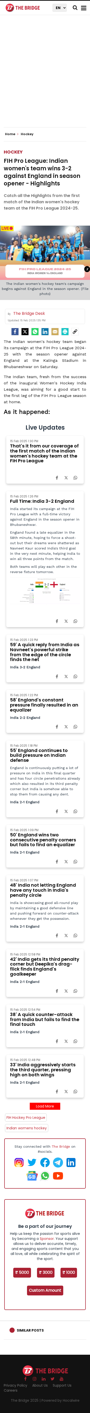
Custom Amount (45, 1290)
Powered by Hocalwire (61, 1400)
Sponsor (47, 1238)
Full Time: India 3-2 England (42, 501)
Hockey (13, 152)
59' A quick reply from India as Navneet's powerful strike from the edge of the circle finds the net (44, 652)
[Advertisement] (45, 75)
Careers (11, 1390)
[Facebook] (57, 477)
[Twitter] (25, 331)
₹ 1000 (68, 1272)
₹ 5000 (22, 1272)
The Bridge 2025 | (26, 1400)
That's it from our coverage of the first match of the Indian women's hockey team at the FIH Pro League (44, 453)
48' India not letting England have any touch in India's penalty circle (43, 890)
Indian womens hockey (26, 1128)
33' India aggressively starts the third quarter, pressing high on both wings (43, 1070)
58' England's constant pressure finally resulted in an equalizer (44, 705)
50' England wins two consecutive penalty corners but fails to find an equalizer (43, 840)
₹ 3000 (45, 1272)
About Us (40, 1385)
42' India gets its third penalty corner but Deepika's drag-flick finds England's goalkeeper (44, 966)
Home (10, 134)
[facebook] (15, 331)
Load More (45, 1106)
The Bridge (61, 1146)
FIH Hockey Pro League (25, 1117)
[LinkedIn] (45, 331)
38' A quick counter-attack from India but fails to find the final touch (44, 1019)
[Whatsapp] (35, 331)
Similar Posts (30, 1330)
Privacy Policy (15, 1385)
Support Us (62, 1385)
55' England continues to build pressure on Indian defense (39, 755)
